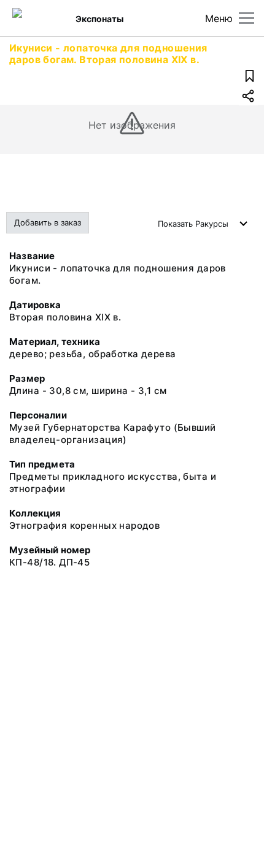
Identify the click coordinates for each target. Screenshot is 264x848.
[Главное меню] (246, 18)
